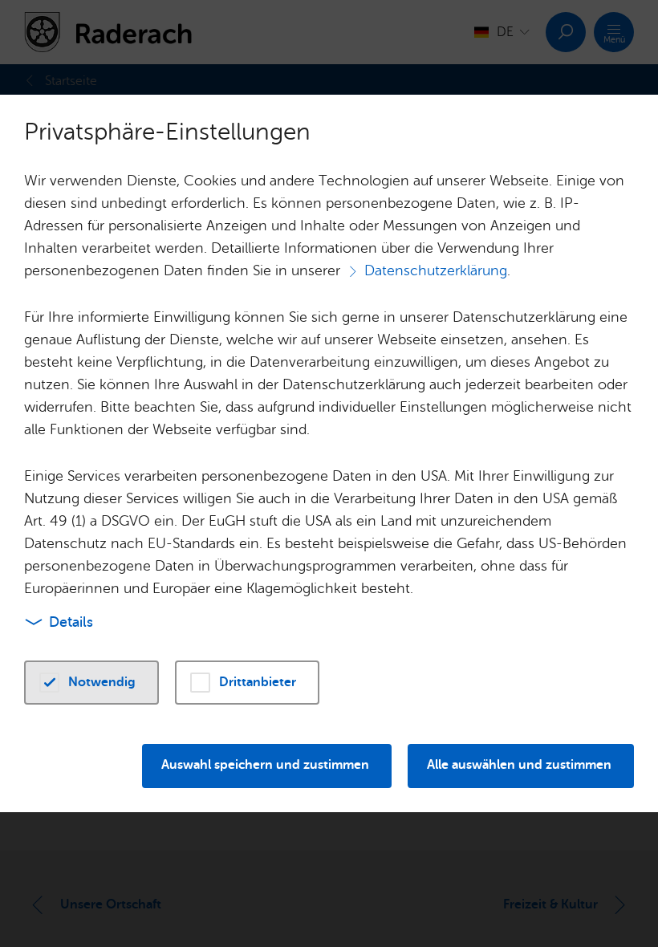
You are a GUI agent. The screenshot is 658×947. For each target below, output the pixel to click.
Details (71, 622)
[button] (91, 682)
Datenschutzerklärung (435, 270)
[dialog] (329, 473)
